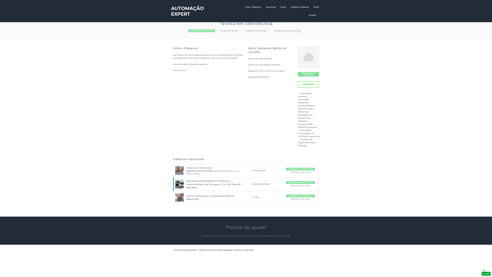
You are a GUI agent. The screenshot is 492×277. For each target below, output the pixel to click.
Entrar (316, 7)
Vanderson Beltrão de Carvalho (287, 31)
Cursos (283, 7)
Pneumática (305, 130)
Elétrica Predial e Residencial (306, 110)
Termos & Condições (244, 250)
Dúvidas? (313, 15)
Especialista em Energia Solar (305, 116)
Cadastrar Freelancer (300, 7)
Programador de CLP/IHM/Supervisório (309, 135)
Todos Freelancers (253, 7)
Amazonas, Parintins (229, 31)
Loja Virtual (270, 7)
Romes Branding (225, 250)
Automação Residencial (303, 101)
